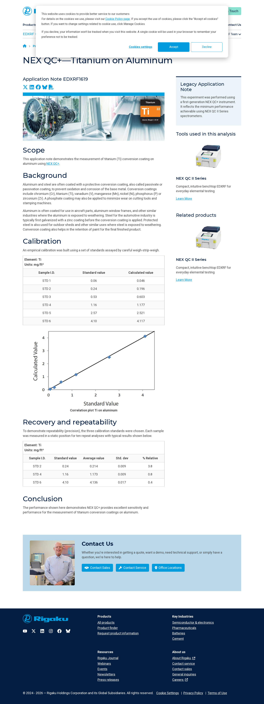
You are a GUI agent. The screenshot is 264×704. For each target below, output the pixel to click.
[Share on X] (25, 87)
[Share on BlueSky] (44, 87)
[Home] (24, 46)
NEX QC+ (52, 163)
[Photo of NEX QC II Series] (208, 156)
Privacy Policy (193, 693)
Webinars (104, 663)
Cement (178, 639)
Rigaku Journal (108, 658)
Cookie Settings (167, 693)
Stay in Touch (228, 11)
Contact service (183, 663)
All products (106, 622)
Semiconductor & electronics (193, 622)
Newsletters (106, 674)
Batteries (178, 633)
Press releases (108, 680)
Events (102, 669)
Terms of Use (217, 693)
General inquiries (184, 674)
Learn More (184, 198)
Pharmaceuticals (184, 628)
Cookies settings (140, 47)
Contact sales (182, 669)
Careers (178, 680)
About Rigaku (182, 658)
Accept (173, 47)
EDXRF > (30, 34)
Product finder (108, 628)
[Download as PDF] (51, 87)
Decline (207, 47)
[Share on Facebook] (38, 87)
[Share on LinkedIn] (31, 87)
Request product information (118, 633)
